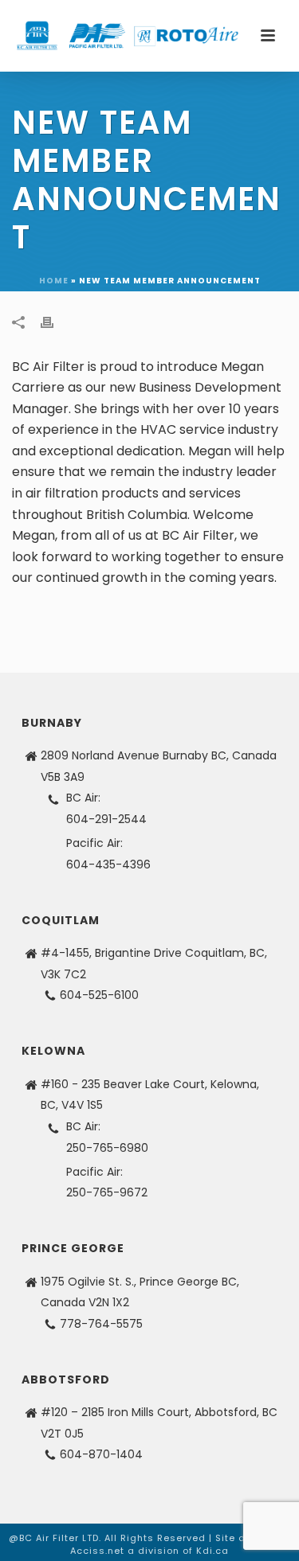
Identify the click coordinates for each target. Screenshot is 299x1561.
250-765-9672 (107, 1192)
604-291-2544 (106, 819)
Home (54, 281)
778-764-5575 (101, 1324)
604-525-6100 (99, 995)
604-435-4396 (108, 864)
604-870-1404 (101, 1454)
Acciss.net (97, 1550)
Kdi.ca (212, 1550)
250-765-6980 (107, 1148)
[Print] (55, 322)
